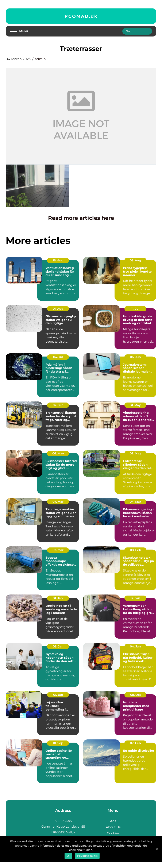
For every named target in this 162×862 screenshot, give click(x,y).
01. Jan (58, 695)
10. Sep (58, 743)
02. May (135, 453)
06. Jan (58, 646)
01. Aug (58, 309)
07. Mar (58, 502)
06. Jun (135, 357)
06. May (58, 453)
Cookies (113, 833)
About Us (113, 827)
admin (40, 59)
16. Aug (58, 260)
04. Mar (135, 502)
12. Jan (135, 598)
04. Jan (135, 646)
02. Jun (58, 405)
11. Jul (135, 309)
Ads (113, 821)
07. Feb (135, 743)
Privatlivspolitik (87, 855)
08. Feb (135, 550)
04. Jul (58, 357)
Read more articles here (81, 218)
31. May (135, 405)
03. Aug (135, 260)
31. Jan (58, 598)
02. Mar (58, 550)
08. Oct (135, 695)
